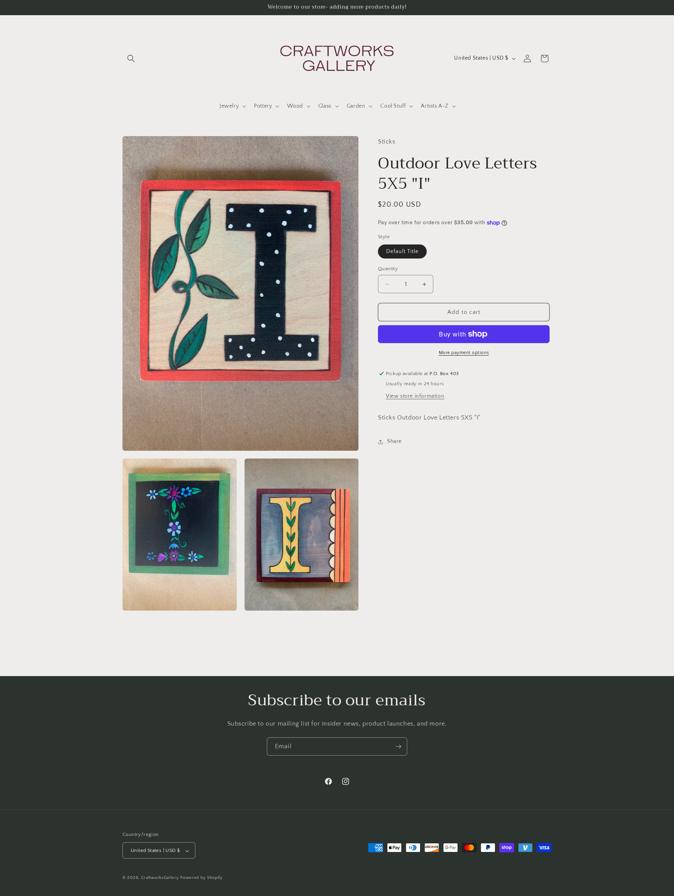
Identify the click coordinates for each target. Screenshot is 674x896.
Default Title (402, 251)
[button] (131, 58)
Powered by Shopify (201, 878)
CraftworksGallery (160, 878)
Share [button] (394, 441)
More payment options (464, 352)
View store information (415, 396)
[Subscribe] (398, 746)
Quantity (388, 268)
